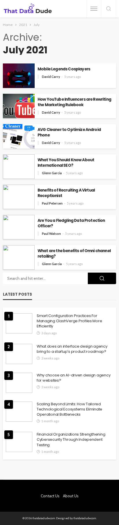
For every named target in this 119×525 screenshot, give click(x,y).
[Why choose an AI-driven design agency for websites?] (19, 383)
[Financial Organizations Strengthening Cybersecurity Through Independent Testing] (19, 442)
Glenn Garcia (52, 173)
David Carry (51, 76)
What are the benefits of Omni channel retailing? (74, 253)
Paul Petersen (52, 203)
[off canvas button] (93, 8)
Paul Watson (51, 233)
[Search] (109, 9)
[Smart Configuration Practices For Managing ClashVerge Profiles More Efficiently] (19, 323)
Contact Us (50, 496)
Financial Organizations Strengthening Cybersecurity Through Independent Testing (71, 439)
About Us (71, 496)
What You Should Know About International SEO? (66, 162)
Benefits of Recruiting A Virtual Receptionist (66, 192)
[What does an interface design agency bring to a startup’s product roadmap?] (19, 354)
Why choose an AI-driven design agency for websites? (73, 378)
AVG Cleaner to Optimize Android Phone (69, 132)
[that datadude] (28, 8)
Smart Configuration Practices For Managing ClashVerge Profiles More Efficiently (69, 321)
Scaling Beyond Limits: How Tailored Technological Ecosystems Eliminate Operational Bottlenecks (69, 409)
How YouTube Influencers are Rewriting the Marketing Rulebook (74, 102)
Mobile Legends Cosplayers (64, 69)
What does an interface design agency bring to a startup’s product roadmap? (72, 349)
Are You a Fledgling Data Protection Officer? (71, 223)
